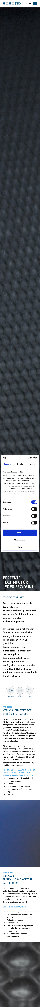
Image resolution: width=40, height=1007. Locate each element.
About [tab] (32, 464)
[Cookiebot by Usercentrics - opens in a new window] (28, 457)
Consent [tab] (7, 464)
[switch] (34, 509)
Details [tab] (20, 464)
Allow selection (20, 540)
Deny (20, 547)
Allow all (20, 533)
